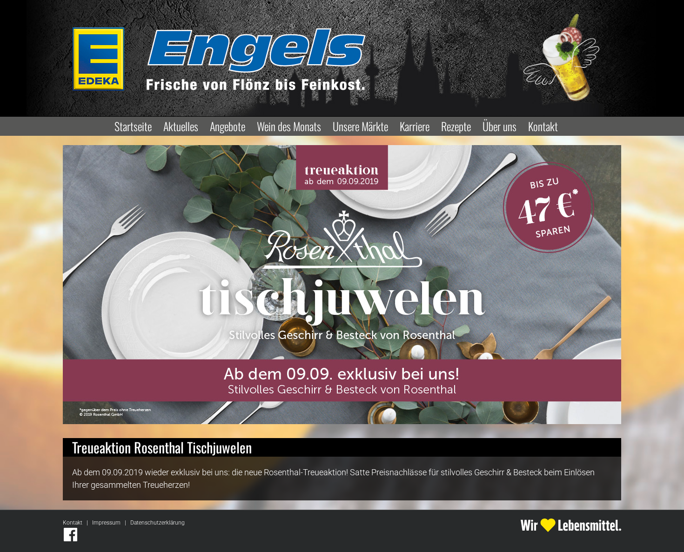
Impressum (106, 522)
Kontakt (72, 522)
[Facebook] (70, 534)
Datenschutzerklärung (157, 522)
